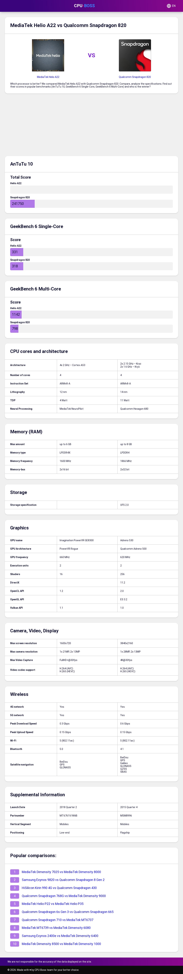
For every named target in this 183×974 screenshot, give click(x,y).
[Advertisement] (91, 126)
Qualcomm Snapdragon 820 (135, 77)
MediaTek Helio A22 (48, 77)
